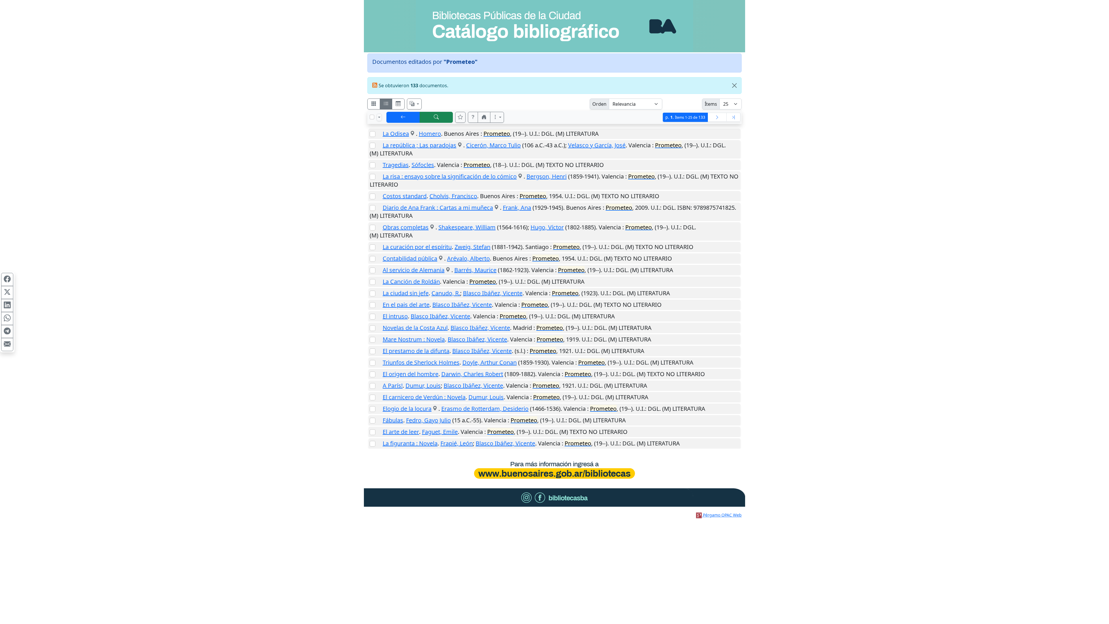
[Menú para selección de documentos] (379, 117)
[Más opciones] (497, 117)
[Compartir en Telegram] (7, 331)
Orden (599, 104)
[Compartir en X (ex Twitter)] (7, 292)
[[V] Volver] (403, 117)
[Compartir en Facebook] (7, 279)
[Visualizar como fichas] (373, 104)
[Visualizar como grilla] (398, 104)
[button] (473, 117)
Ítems (711, 104)
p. (685, 117)
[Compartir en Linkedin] (7, 305)
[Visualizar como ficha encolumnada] (386, 104)
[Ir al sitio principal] (554, 26)
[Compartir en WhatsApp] (7, 318)
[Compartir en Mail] (7, 344)
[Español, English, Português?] (414, 104)
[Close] (734, 85)
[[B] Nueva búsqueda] (436, 117)
